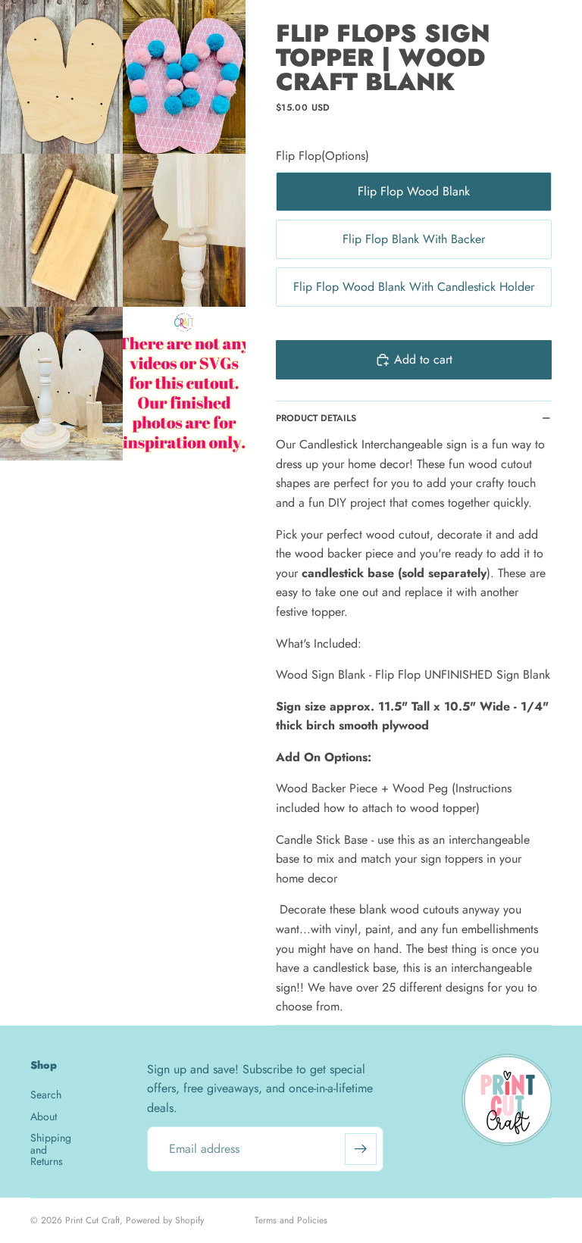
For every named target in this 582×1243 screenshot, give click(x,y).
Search (45, 1095)
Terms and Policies (291, 1220)
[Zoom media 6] (184, 384)
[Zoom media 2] (184, 77)
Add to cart (423, 359)
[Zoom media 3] (61, 231)
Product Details (316, 418)
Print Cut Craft (92, 1220)
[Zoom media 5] (61, 384)
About (43, 1116)
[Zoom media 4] (184, 231)
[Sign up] (361, 1149)
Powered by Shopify (165, 1220)
